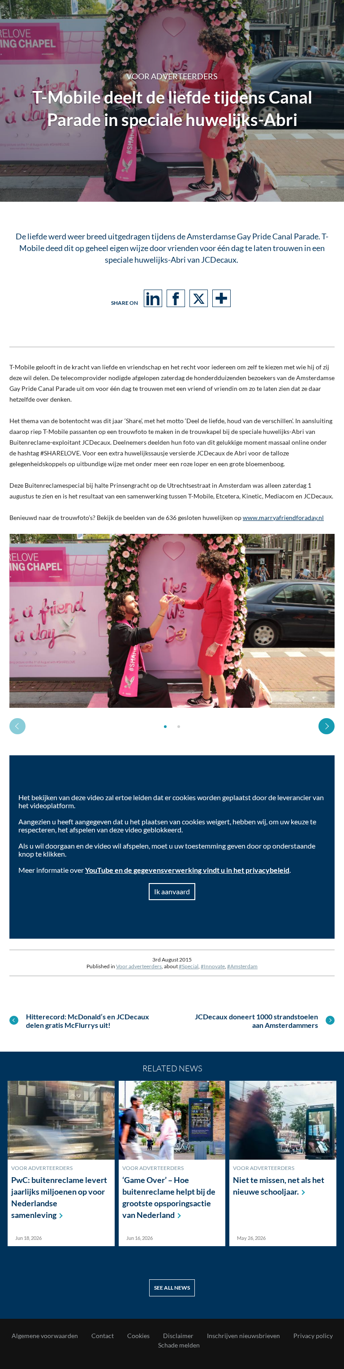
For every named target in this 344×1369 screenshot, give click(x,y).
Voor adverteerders (139, 966)
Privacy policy (313, 1335)
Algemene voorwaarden (45, 1335)
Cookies (138, 1335)
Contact (102, 1335)
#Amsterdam (242, 966)
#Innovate (213, 966)
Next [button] (326, 726)
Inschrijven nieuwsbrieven (243, 1335)
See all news (172, 1287)
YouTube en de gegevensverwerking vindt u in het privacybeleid (187, 870)
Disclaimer (178, 1335)
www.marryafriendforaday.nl (283, 517)
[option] (172, 621)
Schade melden (179, 1345)
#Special (188, 966)
